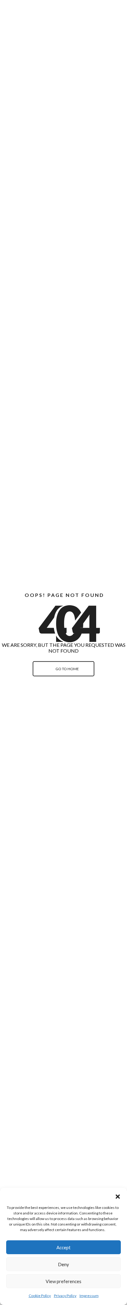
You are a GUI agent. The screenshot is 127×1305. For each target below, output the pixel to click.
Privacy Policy (65, 1295)
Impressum (89, 1295)
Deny (63, 1264)
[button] (118, 1196)
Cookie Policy (40, 1295)
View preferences (63, 1281)
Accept (63, 1247)
